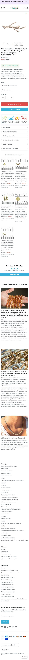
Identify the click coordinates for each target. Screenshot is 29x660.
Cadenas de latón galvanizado (9, 499)
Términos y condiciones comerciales (11, 573)
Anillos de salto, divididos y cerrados (11, 509)
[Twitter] (2, 627)
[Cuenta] (24, 8)
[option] (14, 26)
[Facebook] (5, 627)
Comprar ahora (14, 109)
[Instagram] (7, 627)
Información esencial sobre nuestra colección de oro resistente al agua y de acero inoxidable (14, 373)
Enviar (5, 621)
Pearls (3, 521)
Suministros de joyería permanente (11, 523)
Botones (3, 483)
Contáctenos (5, 575)
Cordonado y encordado (8, 495)
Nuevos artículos (5, 518)
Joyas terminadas (6, 504)
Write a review (14, 274)
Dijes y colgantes (6, 487)
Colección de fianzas (7, 471)
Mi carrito (3, 549)
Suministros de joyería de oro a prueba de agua (14, 540)
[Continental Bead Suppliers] (14, 8)
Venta (3, 526)
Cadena (3, 485)
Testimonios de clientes (7, 577)
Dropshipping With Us (7, 582)
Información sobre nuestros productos (14, 284)
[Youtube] (10, 627)
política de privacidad (7, 587)
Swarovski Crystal (6, 535)
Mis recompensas (6, 554)
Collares (3, 516)
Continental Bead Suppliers (11, 653)
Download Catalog (6, 580)
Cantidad (4, 94)
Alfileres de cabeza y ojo (8, 507)
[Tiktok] (13, 627)
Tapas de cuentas (6, 473)
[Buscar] (5, 8)
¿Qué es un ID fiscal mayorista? (9, 559)
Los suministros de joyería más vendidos (12, 480)
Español (4, 650)
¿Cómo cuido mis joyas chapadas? (13, 438)
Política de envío (5, 594)
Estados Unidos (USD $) (8, 645)
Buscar (3, 568)
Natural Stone (5, 514)
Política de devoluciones (8, 592)
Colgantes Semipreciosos (8, 528)
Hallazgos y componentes (8, 502)
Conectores (4, 492)
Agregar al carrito (14, 104)
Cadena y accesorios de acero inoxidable (12, 530)
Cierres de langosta (6, 511)
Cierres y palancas (6, 490)
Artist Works (4, 468)
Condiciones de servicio (7, 596)
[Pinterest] (16, 627)
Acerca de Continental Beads (9, 570)
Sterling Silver (4, 533)
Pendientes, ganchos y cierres (9, 497)
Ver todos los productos (8, 538)
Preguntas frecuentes (7, 584)
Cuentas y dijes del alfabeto (9, 466)
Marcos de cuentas (6, 476)
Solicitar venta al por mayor (8, 556)
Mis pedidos (4, 551)
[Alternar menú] (1, 8)
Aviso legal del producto (8, 589)
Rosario (3, 478)
